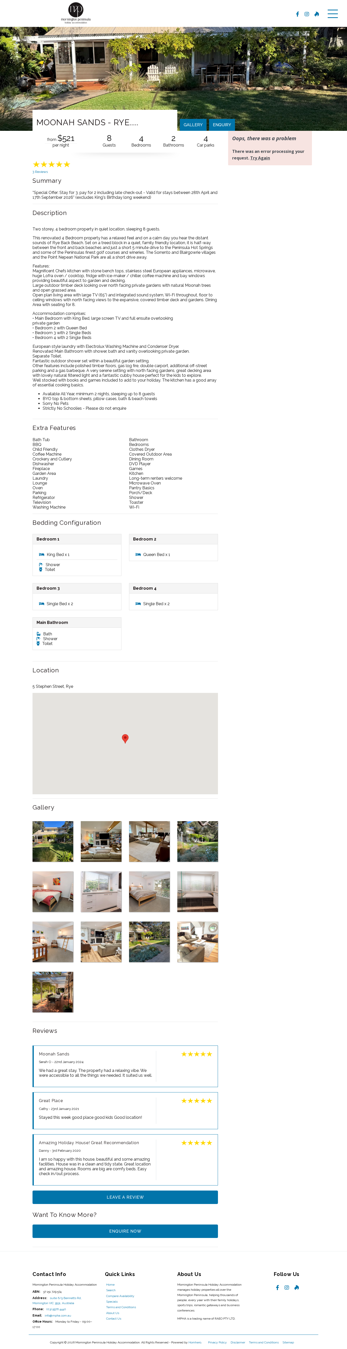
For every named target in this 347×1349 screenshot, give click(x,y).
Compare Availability (120, 1296)
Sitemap (288, 1342)
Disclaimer (238, 1342)
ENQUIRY (222, 124)
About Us (112, 1313)
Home (110, 1284)
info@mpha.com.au (58, 1315)
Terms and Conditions (121, 1307)
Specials (112, 1301)
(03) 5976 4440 (56, 1309)
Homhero (194, 1342)
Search (111, 1290)
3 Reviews (40, 172)
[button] (125, 739)
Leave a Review (125, 1197)
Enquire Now (125, 1231)
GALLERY (193, 124)
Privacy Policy (218, 1342)
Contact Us (113, 1318)
